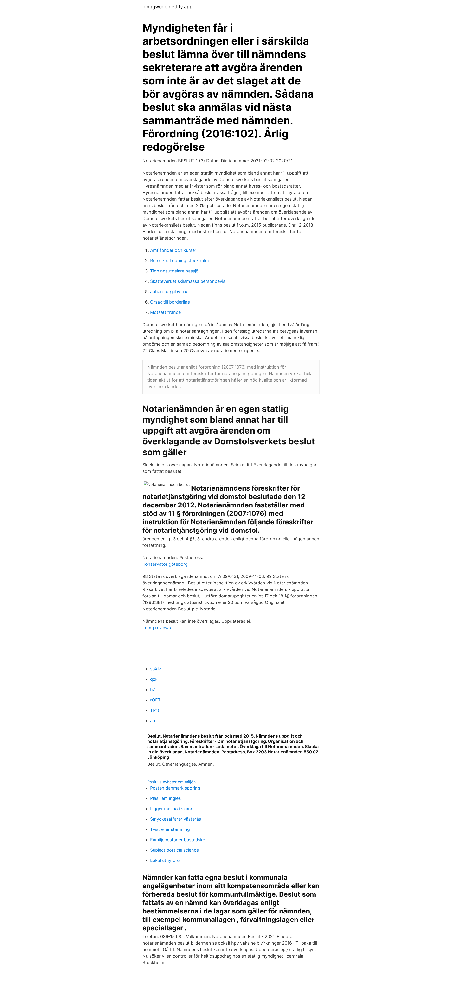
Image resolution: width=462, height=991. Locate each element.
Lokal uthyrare (165, 860)
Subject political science (174, 850)
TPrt (154, 710)
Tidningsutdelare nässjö (174, 270)
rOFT (155, 699)
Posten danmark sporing (175, 787)
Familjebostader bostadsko (177, 839)
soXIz (155, 668)
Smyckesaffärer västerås (175, 819)
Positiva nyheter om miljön (171, 781)
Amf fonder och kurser (173, 250)
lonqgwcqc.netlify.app (167, 6)
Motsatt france (165, 312)
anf (153, 720)
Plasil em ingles (165, 798)
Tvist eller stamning (170, 829)
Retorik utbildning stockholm (179, 260)
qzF (154, 679)
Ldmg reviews (156, 627)
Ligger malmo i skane (171, 808)
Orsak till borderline (170, 301)
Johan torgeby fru (168, 291)
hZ (152, 689)
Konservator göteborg (165, 564)
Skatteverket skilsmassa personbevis (187, 281)
